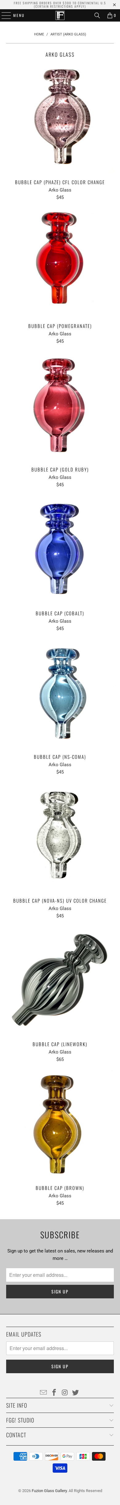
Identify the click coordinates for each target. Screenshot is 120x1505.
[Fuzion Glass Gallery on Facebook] (54, 1393)
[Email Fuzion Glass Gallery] (43, 1393)
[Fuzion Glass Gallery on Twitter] (75, 1393)
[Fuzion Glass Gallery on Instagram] (65, 1393)
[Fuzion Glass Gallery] (60, 15)
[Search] (97, 15)
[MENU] (3, 15)
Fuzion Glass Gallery (49, 1490)
